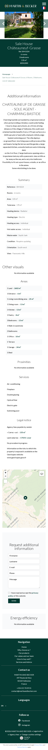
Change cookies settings (31, 734)
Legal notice (38, 731)
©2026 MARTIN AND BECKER (18, 731)
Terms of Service (22, 747)
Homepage (6, 74)
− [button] (5, 476)
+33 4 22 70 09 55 (24, 688)
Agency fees (14, 734)
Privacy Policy (38, 745)
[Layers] (41, 473)
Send (14, 601)
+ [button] (5, 472)
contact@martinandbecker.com (24, 691)
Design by (27, 738)
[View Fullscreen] (5, 481)
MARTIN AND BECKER (24, 675)
